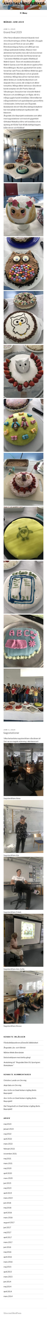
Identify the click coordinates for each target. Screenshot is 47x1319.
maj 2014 (7, 1287)
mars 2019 (8, 1198)
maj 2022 (7, 1134)
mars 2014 (8, 1296)
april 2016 (8, 1257)
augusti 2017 (9, 1222)
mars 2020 (8, 1178)
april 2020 (8, 1173)
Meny (24, 13)
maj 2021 (7, 1159)
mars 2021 (8, 1163)
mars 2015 (8, 1277)
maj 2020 (7, 1168)
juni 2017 (7, 1227)
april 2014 (8, 1291)
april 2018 (8, 1213)
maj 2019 (7, 1188)
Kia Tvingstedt (10, 1106)
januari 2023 (9, 1129)
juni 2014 (7, 1282)
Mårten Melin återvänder (14, 1052)
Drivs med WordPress (12, 1313)
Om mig (23, 1080)
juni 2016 (7, 1247)
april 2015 (8, 1272)
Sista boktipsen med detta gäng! (17, 1057)
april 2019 (8, 1193)
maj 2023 (7, 1124)
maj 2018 (7, 1208)
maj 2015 (7, 1267)
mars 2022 (8, 1144)
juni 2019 (7, 1183)
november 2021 (10, 1154)
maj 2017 (7, 1232)
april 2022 (8, 1139)
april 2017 (8, 1237)
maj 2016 (7, 1252)
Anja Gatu (8, 1085)
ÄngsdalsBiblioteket (24, 3)
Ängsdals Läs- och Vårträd (14, 1048)
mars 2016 (8, 1262)
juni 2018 (7, 1203)
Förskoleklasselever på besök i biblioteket (21, 1043)
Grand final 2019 (12, 32)
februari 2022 (9, 1149)
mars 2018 (8, 1218)
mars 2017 (8, 1242)
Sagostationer (11, 732)
